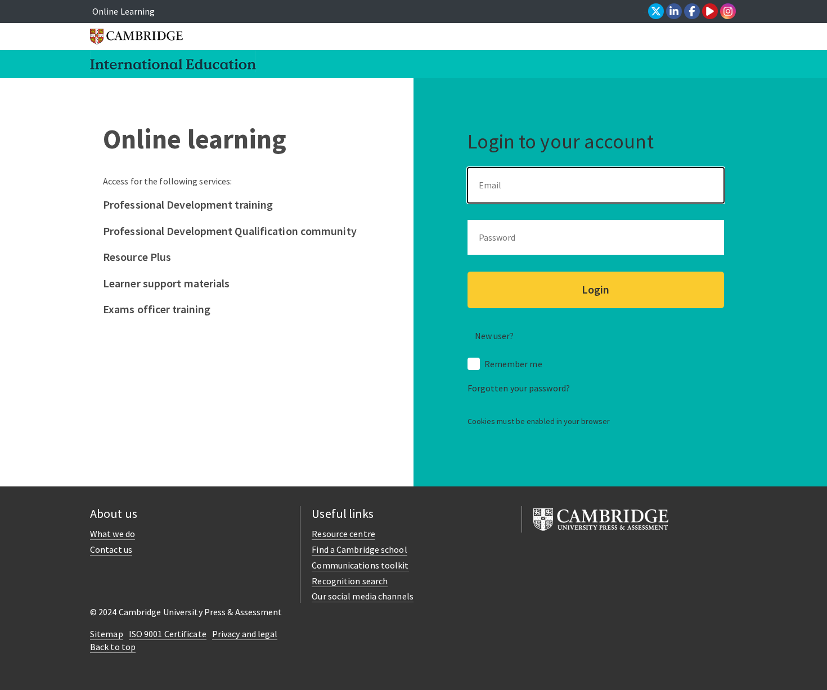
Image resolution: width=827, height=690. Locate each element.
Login (595, 289)
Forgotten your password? (519, 388)
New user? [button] (494, 335)
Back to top (113, 646)
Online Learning (123, 11)
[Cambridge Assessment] (600, 518)
